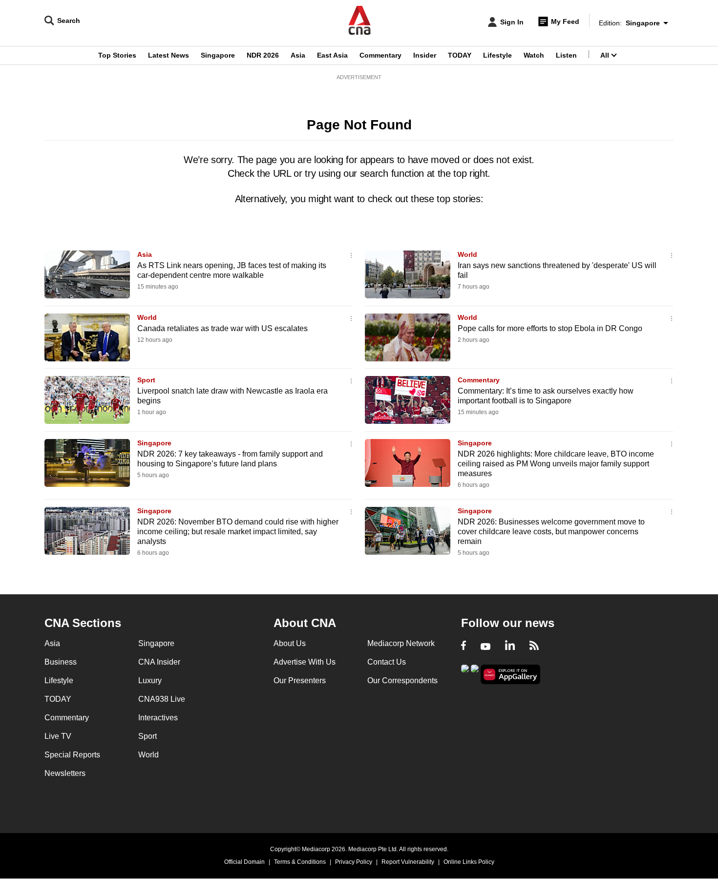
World (467, 254)
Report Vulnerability (407, 861)
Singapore (218, 55)
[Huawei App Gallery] (510, 675)
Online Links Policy (468, 861)
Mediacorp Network (401, 643)
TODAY (459, 55)
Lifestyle (497, 55)
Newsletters (64, 773)
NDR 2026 (263, 55)
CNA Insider (159, 662)
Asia (298, 55)
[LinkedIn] (510, 646)
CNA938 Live (161, 699)
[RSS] (534, 646)
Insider (424, 55)
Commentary (380, 55)
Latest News (168, 55)
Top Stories (117, 55)
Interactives (158, 717)
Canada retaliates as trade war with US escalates (222, 328)
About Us (290, 643)
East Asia (332, 55)
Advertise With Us (305, 662)
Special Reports (72, 755)
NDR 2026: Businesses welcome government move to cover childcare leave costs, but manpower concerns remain (551, 531)
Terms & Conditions (300, 861)
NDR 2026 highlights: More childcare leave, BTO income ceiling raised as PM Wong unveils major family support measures (556, 464)
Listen (566, 55)
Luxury (150, 680)
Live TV (57, 736)
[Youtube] (485, 646)
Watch (534, 55)
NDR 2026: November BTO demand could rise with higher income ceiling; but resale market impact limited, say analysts (237, 531)
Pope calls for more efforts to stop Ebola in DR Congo (550, 328)
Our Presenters (300, 680)
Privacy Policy (353, 861)
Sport (146, 380)
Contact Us (386, 662)
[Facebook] (463, 646)
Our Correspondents (402, 680)
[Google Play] (465, 674)
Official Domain (244, 861)
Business (60, 662)
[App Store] (475, 674)
